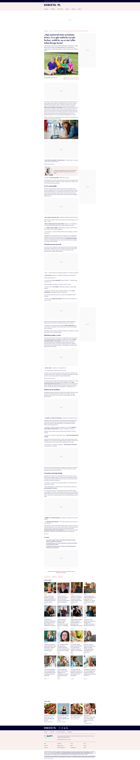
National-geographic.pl (61, 747)
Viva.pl (85, 743)
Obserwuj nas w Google (70, 78)
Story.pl (85, 747)
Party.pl (71, 743)
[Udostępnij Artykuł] (76, 78)
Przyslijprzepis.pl (73, 747)
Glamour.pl (46, 745)
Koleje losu (54, 576)
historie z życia (47, 576)
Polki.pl (71, 745)
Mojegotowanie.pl (60, 745)
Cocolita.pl (46, 747)
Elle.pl (45, 743)
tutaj (53, 758)
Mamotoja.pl (59, 743)
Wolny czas (60, 576)
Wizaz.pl (85, 745)
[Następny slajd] (95, 709)
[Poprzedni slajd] (44, 709)
